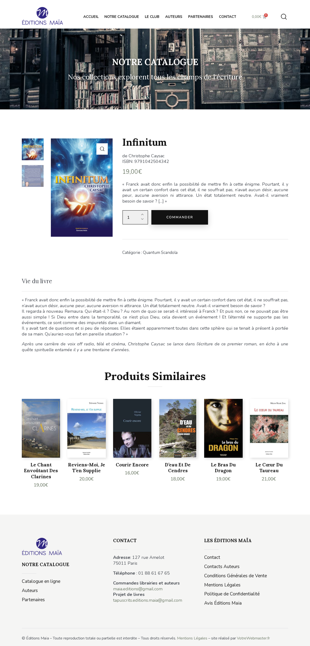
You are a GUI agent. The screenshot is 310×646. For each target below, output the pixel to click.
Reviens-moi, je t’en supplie (86, 468)
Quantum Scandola (160, 252)
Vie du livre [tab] (37, 281)
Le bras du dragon (223, 468)
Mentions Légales (192, 638)
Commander (179, 217)
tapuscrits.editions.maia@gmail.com (147, 600)
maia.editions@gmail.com (138, 589)
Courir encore (132, 465)
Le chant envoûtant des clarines (41, 470)
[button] (102, 149)
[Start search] (283, 17)
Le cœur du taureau (269, 468)
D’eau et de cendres (178, 468)
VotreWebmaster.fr (253, 638)
